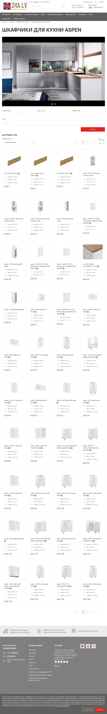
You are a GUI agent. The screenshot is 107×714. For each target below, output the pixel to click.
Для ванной (6, 19)
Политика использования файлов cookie (38, 679)
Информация (87, 2)
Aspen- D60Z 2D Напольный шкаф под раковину (66, 447)
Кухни (43, 14)
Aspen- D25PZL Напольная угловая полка (13, 220)
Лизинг (31, 659)
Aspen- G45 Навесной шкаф (66, 400)
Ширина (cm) (6, 110)
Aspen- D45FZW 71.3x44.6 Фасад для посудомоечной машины (40, 266)
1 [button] (52, 104)
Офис (90, 14)
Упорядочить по (7, 138)
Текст (4, 119)
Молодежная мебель (55, 14)
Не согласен (88, 710)
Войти (102, 2)
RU (96, 2)
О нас (31, 666)
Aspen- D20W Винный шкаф (14, 309)
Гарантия (32, 662)
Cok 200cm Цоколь (63, 173)
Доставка (32, 653)
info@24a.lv (46, 2)
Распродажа (17, 14)
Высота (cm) (41, 110)
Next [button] (99, 71)
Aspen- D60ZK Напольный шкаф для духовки (92, 356)
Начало (4, 22)
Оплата (31, 656)
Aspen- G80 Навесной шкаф (14, 539)
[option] (53, 71)
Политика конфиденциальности (40, 672)
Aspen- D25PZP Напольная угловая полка (40, 220)
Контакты (32, 650)
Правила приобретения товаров (40, 675)
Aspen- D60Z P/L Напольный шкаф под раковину (90, 448)
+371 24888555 (34, 2)
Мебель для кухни (23, 22)
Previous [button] (8, 71)
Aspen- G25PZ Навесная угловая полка (91, 174)
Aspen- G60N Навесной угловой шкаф (39, 447)
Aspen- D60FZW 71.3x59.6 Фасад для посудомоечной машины (66, 312)
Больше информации (62, 706)
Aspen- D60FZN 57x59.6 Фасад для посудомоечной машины (66, 266)
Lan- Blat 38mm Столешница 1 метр (90, 265)
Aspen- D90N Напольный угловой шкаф (92, 540)
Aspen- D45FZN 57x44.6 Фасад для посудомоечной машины (92, 221)
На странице (101, 139)
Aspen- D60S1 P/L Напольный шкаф (63, 585)
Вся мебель (6, 14)
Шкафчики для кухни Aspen (41, 22)
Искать (93, 129)
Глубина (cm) (76, 110)
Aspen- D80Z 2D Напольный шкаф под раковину (40, 540)
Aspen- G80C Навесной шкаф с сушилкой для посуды (12, 586)
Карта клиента (34, 669)
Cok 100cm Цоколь (11, 173)
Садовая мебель (19, 19)
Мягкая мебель (70, 14)
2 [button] (55, 104)
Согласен (100, 710)
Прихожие (82, 14)
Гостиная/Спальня (31, 14)
